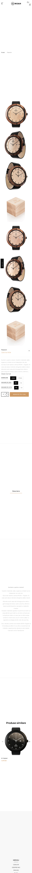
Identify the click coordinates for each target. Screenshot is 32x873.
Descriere (16, 491)
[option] (16, 745)
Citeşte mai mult (6, 374)
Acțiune (2, 264)
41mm (13, 378)
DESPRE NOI (16, 867)
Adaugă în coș (19, 394)
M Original (4, 758)
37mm (20, 378)
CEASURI (16, 864)
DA (21, 383)
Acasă (3, 52)
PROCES (16, 870)
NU (16, 383)
